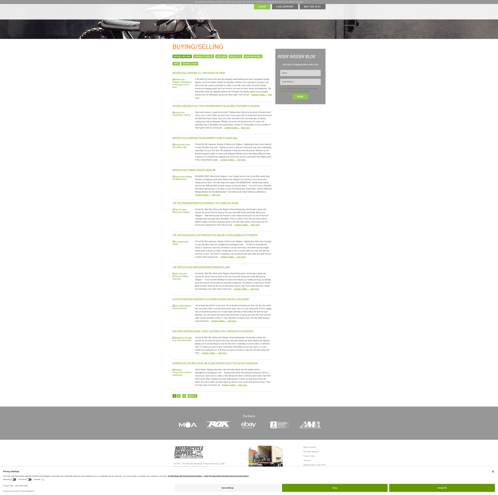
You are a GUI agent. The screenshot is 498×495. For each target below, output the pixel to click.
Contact (321, 13)
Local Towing (209, 10)
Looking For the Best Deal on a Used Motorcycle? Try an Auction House (215, 363)
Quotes (209, 17)
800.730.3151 (312, 6)
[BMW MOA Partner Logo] (188, 428)
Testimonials (284, 13)
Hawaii (208, 13)
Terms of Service (299, 91)
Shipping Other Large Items (314, 465)
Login (262, 6)
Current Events (204, 57)
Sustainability (307, 13)
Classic (186, 10)
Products (235, 57)
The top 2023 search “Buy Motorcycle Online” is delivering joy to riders (214, 234)
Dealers (221, 57)
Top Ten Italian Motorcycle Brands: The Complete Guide (205, 202)
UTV (287, 10)
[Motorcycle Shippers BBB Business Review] (279, 428)
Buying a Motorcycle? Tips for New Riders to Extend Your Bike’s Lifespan (216, 105)
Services (177, 10)
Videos (295, 13)
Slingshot (304, 10)
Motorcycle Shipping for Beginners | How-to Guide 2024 (204, 137)
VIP (243, 10)
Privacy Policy (285, 91)
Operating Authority (311, 451)
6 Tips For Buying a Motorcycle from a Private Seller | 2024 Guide (210, 298)
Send (300, 96)
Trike (295, 10)
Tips (176, 64)
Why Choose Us (269, 13)
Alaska (216, 13)
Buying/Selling (182, 57)
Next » (192, 396)
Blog (176, 17)
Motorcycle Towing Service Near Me (194, 169)
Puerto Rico (228, 13)
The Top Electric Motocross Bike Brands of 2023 (201, 266)
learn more (245, 128)
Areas (195, 13)
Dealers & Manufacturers (228, 10)
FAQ (250, 10)
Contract (306, 460)
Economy (196, 10)
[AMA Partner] (310, 428)
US (200, 13)
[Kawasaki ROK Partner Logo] (218, 428)
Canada (239, 13)
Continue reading (259, 95)
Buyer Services (309, 447)
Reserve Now (197, 17)
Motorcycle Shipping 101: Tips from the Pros (198, 72)
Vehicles (260, 10)
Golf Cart (315, 10)
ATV (280, 10)
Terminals (185, 13)
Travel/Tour (189, 64)
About (249, 13)
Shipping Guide (253, 57)
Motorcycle (270, 10)
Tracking (184, 17)
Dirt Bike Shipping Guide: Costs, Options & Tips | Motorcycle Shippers (212, 331)
